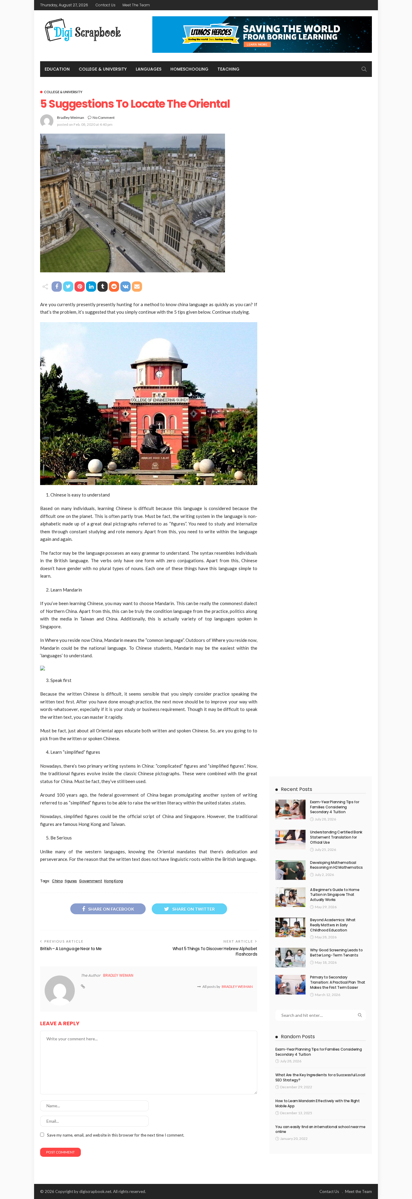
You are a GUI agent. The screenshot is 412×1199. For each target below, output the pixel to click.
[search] (364, 69)
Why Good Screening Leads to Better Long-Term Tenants (336, 952)
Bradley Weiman (70, 117)
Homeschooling (189, 69)
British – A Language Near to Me (71, 949)
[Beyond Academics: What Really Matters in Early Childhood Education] (290, 927)
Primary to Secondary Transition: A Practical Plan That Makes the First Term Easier (337, 982)
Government (90, 881)
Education (57, 69)
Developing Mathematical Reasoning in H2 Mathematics (336, 865)
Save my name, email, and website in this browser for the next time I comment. (115, 1135)
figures (71, 881)
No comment (104, 117)
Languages (148, 69)
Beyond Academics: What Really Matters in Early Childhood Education (333, 925)
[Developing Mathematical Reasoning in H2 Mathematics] (290, 870)
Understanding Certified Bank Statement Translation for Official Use (336, 837)
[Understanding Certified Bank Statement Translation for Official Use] (290, 839)
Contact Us (106, 5)
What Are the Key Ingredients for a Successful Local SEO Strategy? (320, 1077)
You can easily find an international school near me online (320, 1129)
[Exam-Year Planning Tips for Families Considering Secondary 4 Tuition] (290, 809)
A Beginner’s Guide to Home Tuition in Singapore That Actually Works (335, 894)
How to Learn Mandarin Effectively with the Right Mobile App (317, 1103)
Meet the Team (136, 5)
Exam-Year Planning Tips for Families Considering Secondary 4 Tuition (334, 807)
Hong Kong (113, 881)
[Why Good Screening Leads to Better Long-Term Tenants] (290, 957)
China (57, 881)
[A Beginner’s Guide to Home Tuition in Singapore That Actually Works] (290, 897)
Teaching (228, 69)
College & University (103, 69)
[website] (83, 986)
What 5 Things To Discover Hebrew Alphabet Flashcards (215, 951)
